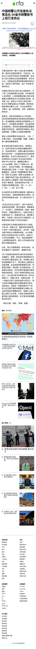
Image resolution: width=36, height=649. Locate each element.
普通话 (4, 586)
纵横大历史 (23, 576)
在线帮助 (4, 618)
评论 (3, 571)
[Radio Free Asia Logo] (18, 3)
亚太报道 (4, 544)
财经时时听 (23, 549)
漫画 (3, 573)
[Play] (4, 65)
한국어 (3, 593)
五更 (21, 542)
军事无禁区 (23, 552)
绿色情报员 (23, 556)
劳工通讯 (22, 554)
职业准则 (4, 626)
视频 (3, 578)
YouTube (22, 586)
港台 (3, 554)
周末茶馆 (22, 573)
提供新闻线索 (23, 601)
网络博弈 (22, 559)
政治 (3, 552)
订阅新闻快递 (23, 598)
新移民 (22, 561)
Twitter (21, 591)
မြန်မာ (3, 591)
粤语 (3, 589)
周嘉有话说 (23, 571)
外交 (3, 547)
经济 (3, 549)
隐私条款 (4, 628)
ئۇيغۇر (3, 603)
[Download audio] (33, 64)
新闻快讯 (4, 542)
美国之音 (4, 638)
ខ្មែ (2, 598)
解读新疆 (22, 547)
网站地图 (4, 633)
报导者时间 (23, 544)
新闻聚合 (22, 593)
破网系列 (4, 623)
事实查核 (4, 576)
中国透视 (22, 569)
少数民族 (4, 566)
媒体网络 (4, 564)
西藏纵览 (22, 564)
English (4, 608)
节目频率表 (23, 596)
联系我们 (4, 621)
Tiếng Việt (5, 606)
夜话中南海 (23, 566)
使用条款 (4, 630)
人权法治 (4, 559)
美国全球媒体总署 (7, 635)
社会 (3, 561)
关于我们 (4, 616)
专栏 (3, 569)
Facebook (22, 589)
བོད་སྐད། (4, 601)
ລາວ (3, 596)
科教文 (4, 556)
